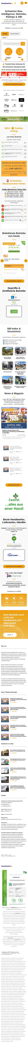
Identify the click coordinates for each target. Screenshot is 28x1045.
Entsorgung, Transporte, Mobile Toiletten (20, 387)
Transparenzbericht (6, 954)
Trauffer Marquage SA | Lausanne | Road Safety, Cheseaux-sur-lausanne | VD (13, 213)
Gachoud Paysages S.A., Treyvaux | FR (11, 142)
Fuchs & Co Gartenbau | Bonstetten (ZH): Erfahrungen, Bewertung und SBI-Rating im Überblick (16, 448)
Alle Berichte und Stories (14, 485)
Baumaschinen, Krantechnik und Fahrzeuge (7, 387)
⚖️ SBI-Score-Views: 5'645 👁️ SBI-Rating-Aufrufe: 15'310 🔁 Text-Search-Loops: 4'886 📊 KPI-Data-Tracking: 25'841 (14, 194)
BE (14, 531)
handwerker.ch (14, 907)
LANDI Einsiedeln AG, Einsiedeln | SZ (11, 156)
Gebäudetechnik (8, 371)
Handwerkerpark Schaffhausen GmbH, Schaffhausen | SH (14, 206)
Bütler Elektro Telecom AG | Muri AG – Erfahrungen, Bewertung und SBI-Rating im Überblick (16, 470)
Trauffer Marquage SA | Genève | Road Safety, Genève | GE (14, 217)
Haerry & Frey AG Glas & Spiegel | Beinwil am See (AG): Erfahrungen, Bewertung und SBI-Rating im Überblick (18, 735)
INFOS (4, 37)
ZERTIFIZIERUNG (14, 33)
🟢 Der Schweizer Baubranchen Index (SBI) (13, 69)
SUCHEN (5, 33)
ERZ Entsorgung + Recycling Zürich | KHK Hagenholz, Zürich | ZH (14, 209)
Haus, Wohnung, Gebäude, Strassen (20, 358)
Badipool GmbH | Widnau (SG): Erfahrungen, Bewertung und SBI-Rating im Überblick (13, 431)
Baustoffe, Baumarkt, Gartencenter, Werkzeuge (20, 373)
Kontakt (9, 634)
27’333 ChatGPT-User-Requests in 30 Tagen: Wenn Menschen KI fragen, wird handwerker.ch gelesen (18, 778)
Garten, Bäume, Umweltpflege (7, 358)
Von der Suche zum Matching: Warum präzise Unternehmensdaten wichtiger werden (18, 769)
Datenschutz (6, 953)
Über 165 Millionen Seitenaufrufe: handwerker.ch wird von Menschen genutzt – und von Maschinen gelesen (18, 787)
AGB (18, 953)
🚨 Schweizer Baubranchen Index (14, 182)
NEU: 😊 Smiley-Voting (14, 129)
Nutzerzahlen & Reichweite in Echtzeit (14, 84)
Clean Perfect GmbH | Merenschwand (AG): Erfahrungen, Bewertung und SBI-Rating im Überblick (16, 459)
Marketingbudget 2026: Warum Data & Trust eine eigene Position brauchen (18, 760)
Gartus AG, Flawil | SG (8, 145)
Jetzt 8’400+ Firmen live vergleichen (14, 566)
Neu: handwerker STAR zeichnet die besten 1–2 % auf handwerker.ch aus (17, 751)
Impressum (13, 953)
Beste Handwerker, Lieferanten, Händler (14, 521)
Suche (23, 43)
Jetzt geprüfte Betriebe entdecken (14, 281)
